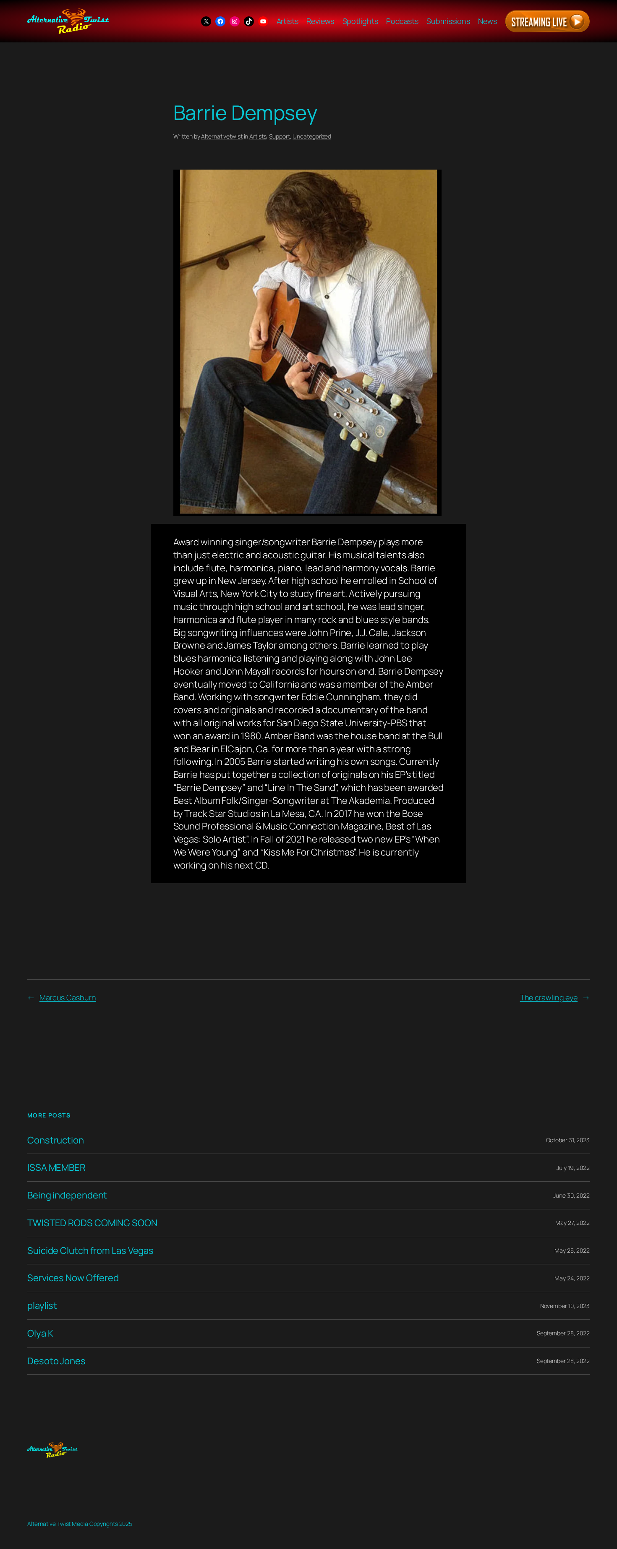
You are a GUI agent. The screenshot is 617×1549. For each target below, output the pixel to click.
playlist (42, 1305)
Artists (257, 136)
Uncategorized (312, 136)
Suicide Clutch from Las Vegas (90, 1250)
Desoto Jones (56, 1361)
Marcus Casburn (67, 997)
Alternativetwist (221, 136)
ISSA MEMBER (56, 1167)
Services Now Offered (73, 1278)
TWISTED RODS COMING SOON (92, 1223)
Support (279, 136)
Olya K (40, 1333)
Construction (55, 1140)
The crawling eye (549, 997)
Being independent (67, 1195)
